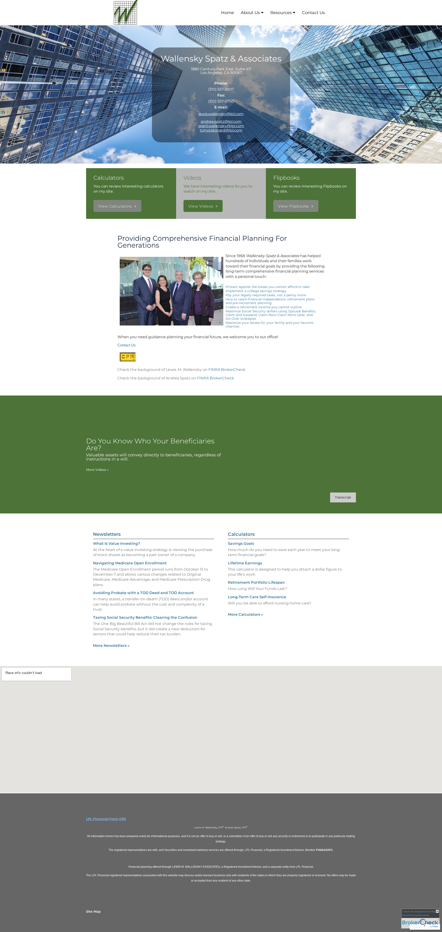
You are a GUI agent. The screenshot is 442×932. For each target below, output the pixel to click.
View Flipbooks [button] (293, 206)
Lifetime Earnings (245, 563)
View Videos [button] (200, 206)
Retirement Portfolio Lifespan (256, 582)
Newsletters (107, 534)
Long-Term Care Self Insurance (257, 597)
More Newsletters (111, 645)
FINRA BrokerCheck (226, 369)
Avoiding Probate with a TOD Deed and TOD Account (143, 593)
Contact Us (313, 12)
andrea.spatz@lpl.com (221, 121)
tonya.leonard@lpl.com (221, 130)
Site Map (93, 911)
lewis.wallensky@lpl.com (221, 114)
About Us (250, 12)
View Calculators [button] (115, 206)
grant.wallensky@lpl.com (221, 126)
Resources (281, 12)
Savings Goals (241, 543)
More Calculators (245, 614)
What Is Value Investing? (116, 543)
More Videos (97, 469)
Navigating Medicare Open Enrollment (130, 563)
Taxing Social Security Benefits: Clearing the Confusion (145, 617)
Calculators (241, 534)
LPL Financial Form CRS (106, 819)
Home (227, 12)
